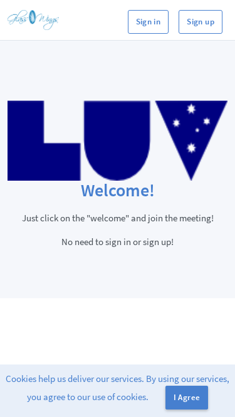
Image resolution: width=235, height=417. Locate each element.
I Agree (187, 397)
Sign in (148, 21)
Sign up (200, 21)
